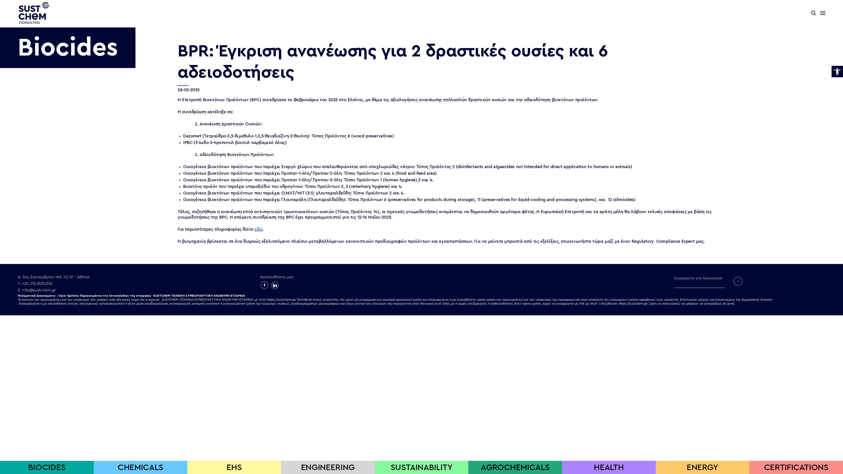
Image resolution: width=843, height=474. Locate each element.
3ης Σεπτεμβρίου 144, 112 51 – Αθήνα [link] (55, 277)
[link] (837, 71)
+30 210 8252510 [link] (37, 283)
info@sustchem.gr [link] (39, 290)
